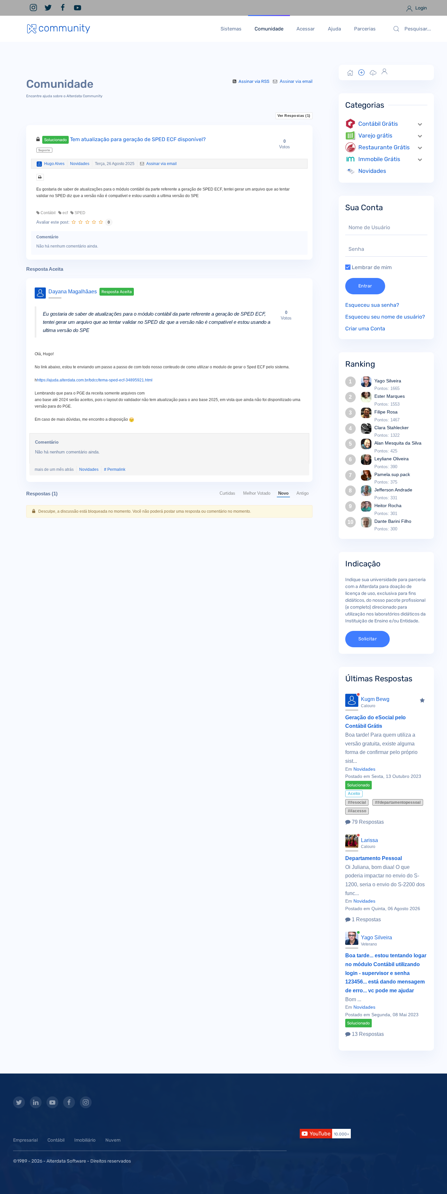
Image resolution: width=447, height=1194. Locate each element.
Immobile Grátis (379, 159)
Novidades (79, 163)
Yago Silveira (387, 380)
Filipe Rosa (386, 411)
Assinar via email (295, 81)
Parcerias (365, 29)
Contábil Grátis (378, 123)
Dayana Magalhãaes (72, 291)
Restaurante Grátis (384, 147)
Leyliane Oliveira (391, 458)
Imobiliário (85, 1140)
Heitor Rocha (388, 505)
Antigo (302, 493)
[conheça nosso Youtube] (52, 1102)
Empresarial (25, 1140)
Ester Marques (389, 396)
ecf (65, 213)
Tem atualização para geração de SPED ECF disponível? (125, 139)
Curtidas (227, 493)
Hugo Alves (54, 163)
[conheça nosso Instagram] (86, 1102)
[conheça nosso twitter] (19, 1102)
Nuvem (112, 1140)
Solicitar (367, 639)
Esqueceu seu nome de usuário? (385, 317)
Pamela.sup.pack (392, 474)
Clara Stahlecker (391, 427)
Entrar (365, 286)
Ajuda (334, 29)
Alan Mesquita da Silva (397, 443)
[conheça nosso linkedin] (36, 1102)
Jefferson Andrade (393, 489)
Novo (283, 493)
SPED (79, 213)
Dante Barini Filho (392, 521)
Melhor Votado (256, 493)
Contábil (48, 213)
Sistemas (231, 29)
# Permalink (114, 469)
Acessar (305, 29)
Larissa (369, 840)
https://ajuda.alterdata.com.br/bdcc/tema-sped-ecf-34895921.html (94, 380)
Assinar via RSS (254, 81)
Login (420, 8)
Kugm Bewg (375, 699)
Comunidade (269, 29)
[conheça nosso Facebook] (69, 1102)
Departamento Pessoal (373, 858)
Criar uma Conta (365, 328)
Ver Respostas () (294, 116)
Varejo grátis (375, 135)
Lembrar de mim (371, 267)
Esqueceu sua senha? (372, 305)
